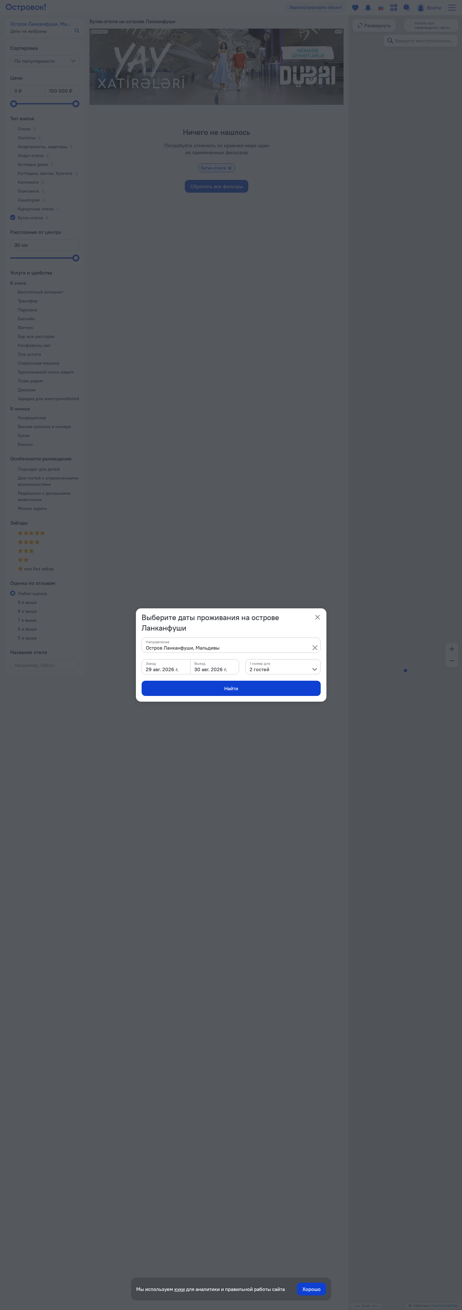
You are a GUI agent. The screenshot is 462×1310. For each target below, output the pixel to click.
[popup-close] (317, 617)
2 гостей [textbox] (259, 669)
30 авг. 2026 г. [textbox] (210, 669)
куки (179, 1289)
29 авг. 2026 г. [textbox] (162, 669)
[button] (315, 648)
